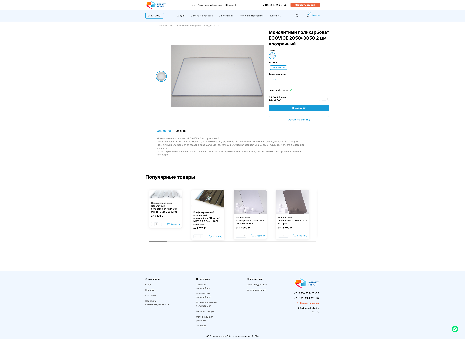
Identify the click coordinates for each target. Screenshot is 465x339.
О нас (148, 284)
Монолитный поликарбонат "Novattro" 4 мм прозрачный (250, 220)
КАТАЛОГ (156, 15)
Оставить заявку (299, 119)
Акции (181, 15)
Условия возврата (256, 290)
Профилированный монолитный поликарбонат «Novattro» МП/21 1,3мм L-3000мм (165, 207)
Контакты (275, 15)
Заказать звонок (305, 5)
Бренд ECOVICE (211, 25)
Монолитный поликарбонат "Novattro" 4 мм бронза (292, 220)
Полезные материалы (251, 15)
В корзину (175, 224)
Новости (150, 290)
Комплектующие (205, 311)
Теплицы (201, 325)
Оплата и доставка (202, 15)
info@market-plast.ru (309, 308)
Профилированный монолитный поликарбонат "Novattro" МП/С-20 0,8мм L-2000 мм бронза (206, 218)
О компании (226, 15)
